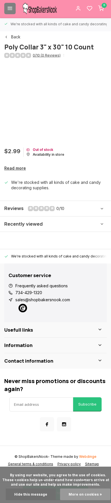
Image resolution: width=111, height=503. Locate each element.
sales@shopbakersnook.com (42, 299)
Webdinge (87, 456)
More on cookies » (85, 494)
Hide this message (30, 494)
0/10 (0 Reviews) (47, 55)
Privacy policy (69, 464)
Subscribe (87, 404)
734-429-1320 (28, 292)
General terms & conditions (30, 464)
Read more (15, 168)
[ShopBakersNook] (40, 8)
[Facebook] (47, 424)
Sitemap (92, 464)
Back (15, 36)
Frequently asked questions (41, 285)
